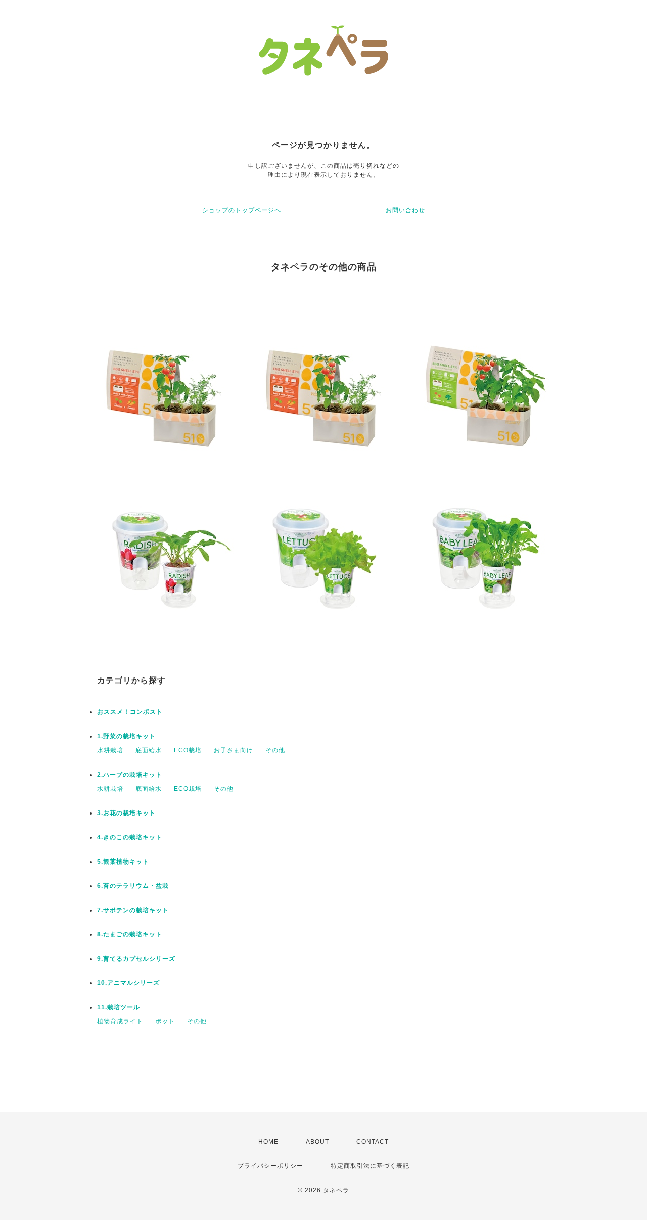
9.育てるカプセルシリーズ (136, 958)
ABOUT (317, 1141)
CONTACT (372, 1141)
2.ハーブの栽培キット (129, 774)
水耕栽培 (110, 750)
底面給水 (148, 750)
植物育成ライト (120, 1021)
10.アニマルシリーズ (128, 982)
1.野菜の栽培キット (126, 736)
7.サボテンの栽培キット (133, 910)
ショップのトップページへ (241, 210)
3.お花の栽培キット (126, 813)
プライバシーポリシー (270, 1165)
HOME (268, 1141)
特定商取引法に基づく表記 (370, 1165)
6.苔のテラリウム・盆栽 (133, 885)
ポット (165, 1021)
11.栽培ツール (118, 1007)
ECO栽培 (188, 750)
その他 (275, 750)
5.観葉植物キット (123, 861)
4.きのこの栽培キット (129, 837)
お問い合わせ (405, 210)
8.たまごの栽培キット (129, 934)
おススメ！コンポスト (130, 711)
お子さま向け (233, 750)
